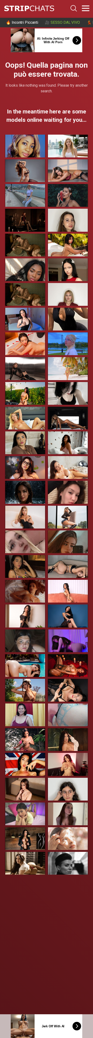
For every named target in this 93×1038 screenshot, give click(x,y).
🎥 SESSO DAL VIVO (62, 22)
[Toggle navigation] (85, 8)
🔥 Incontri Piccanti (22, 22)
